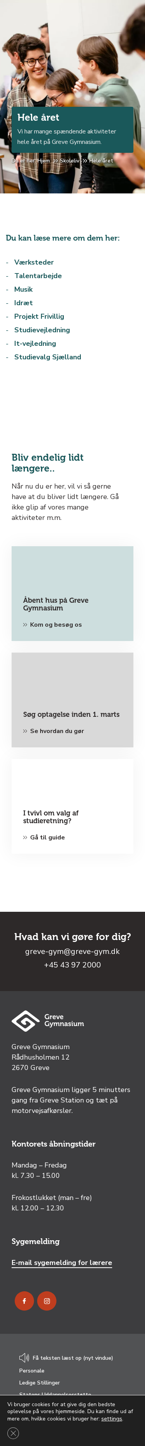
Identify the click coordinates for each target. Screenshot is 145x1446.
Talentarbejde (38, 275)
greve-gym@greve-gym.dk (72, 951)
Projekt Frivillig (39, 316)
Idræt (23, 303)
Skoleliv (69, 160)
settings (111, 1418)
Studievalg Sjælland (47, 357)
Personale (31, 1370)
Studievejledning (42, 330)
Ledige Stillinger (39, 1382)
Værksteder (34, 262)
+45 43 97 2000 (72, 965)
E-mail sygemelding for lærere (62, 1262)
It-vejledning (35, 343)
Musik (23, 289)
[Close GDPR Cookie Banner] (13, 1433)
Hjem (44, 160)
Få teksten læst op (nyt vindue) (73, 1358)
